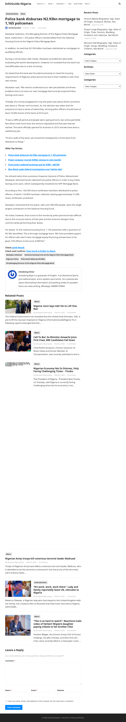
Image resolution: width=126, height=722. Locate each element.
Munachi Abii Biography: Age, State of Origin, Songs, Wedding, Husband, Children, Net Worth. (102, 45)
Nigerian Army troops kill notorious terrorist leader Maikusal (40, 558)
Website (60, 690)
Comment (10, 661)
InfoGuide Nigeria (18, 4)
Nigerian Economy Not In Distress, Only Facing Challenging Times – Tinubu (56, 370)
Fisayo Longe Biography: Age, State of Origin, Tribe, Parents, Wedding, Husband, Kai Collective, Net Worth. (102, 32)
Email (34, 690)
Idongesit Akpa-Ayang (44, 312)
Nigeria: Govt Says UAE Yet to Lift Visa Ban (55, 307)
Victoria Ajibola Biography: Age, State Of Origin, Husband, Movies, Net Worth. (102, 21)
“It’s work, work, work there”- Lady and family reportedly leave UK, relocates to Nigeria (56, 589)
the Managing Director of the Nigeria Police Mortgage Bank (30, 263)
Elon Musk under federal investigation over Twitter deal (35, 169)
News (23, 14)
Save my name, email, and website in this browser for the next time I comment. (41, 701)
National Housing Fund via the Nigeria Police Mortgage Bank (49, 255)
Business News (12, 14)
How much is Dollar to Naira (40, 251)
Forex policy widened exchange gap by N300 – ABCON (34, 164)
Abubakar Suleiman (14, 255)
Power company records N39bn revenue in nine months (34, 160)
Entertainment (40, 582)
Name (8, 690)
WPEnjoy (81, 718)
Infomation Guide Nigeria (68, 41)
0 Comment (42, 28)
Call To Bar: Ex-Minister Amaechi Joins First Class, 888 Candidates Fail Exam (55, 338)
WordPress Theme (68, 718)
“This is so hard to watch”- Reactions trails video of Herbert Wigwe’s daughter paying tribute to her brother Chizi (57, 623)
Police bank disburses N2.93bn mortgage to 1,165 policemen (37, 155)
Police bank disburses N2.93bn (33, 259)
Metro (36, 301)
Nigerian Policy (12, 259)
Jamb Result (18, 247)
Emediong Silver (14, 28)
